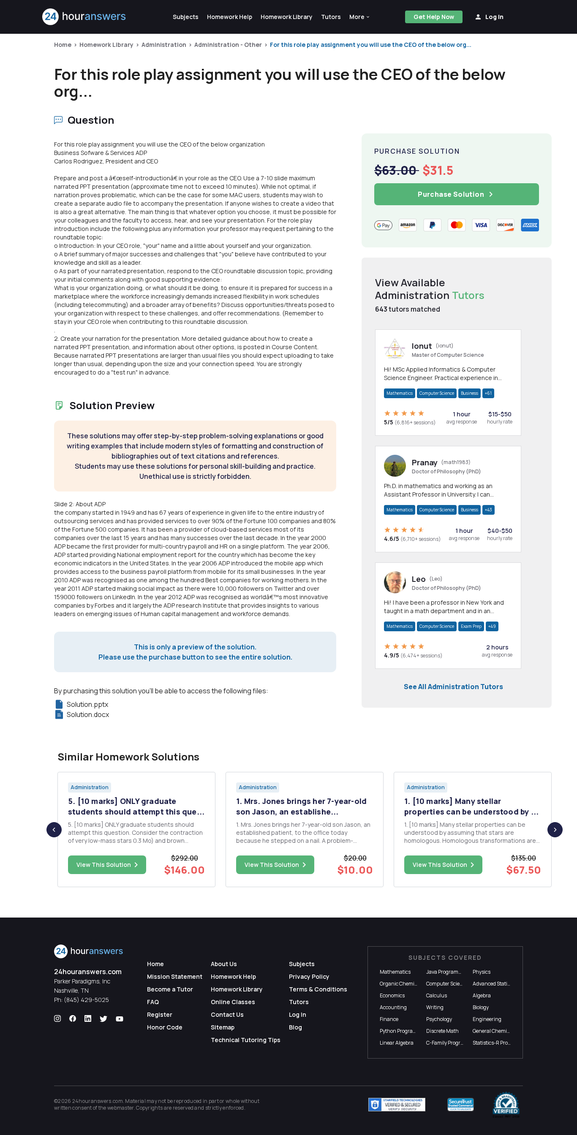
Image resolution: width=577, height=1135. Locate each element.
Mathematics (399, 393)
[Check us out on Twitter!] (103, 1019)
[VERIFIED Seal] (506, 1104)
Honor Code (164, 1027)
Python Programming (405, 1031)
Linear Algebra (397, 1042)
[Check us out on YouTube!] (119, 1019)
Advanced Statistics (495, 983)
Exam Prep (471, 626)
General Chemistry (494, 1031)
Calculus (436, 995)
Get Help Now (434, 17)
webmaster (120, 1107)
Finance (389, 1019)
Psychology (439, 1019)
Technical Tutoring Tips (245, 1040)
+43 (488, 510)
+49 (492, 626)
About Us (224, 964)
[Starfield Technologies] (396, 1104)
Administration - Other (228, 45)
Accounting (393, 1007)
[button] (359, 17)
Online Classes (233, 1002)
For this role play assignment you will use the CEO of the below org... (370, 45)
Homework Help (233, 976)
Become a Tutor (170, 989)
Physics (481, 971)
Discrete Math (442, 1031)
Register (159, 1014)
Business (469, 393)
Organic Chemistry (401, 983)
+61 (488, 393)
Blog (295, 1027)
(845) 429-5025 (86, 1000)
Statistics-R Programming (503, 1042)
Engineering (487, 1019)
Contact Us (227, 1014)
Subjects (302, 964)
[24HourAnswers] (84, 16)
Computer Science (436, 393)
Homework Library (106, 45)
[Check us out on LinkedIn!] (87, 1019)
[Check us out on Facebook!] (72, 1019)
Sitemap (222, 1027)
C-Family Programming (453, 1042)
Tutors (299, 1002)
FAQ (153, 1002)
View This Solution (103, 865)
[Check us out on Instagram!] (57, 1019)
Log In (297, 1014)
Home (62, 45)
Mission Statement (174, 976)
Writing (435, 1007)
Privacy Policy (309, 976)
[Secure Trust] (460, 1104)
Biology (481, 1007)
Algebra (482, 995)
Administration (164, 45)
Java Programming (448, 971)
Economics (392, 995)
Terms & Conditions (318, 989)
